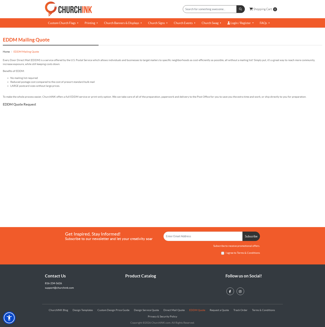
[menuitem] (63, 23)
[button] (9, 317)
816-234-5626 (53, 283)
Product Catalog (140, 275)
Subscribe (251, 236)
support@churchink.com (59, 287)
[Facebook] (230, 290)
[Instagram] (241, 290)
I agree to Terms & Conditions (243, 252)
